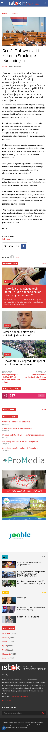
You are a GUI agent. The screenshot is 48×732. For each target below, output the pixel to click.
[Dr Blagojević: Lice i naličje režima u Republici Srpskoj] (9, 609)
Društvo (7, 325)
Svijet (4, 650)
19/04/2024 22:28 (15, 66)
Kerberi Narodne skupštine (28, 617)
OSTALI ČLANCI (10, 264)
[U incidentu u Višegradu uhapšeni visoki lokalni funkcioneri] (24, 349)
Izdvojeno (6, 239)
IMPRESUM (6, 701)
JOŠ (44, 263)
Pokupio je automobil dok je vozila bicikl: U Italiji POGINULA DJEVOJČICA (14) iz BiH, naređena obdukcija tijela (31, 575)
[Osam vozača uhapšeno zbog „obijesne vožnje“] (9, 564)
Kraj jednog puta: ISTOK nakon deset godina (20, 441)
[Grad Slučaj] (9, 600)
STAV (5, 593)
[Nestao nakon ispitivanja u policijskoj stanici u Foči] (24, 320)
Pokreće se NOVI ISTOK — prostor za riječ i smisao (23, 435)
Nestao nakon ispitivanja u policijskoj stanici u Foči (19, 333)
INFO (5, 557)
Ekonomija (8, 281)
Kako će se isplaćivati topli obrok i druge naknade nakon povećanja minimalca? (22, 292)
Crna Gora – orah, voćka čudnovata (16, 422)
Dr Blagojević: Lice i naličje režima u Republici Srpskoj (31, 608)
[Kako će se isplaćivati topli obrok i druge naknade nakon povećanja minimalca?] (24, 276)
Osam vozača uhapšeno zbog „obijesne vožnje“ (29, 563)
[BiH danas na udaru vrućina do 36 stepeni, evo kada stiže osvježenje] (9, 583)
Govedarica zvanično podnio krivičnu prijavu (20, 448)
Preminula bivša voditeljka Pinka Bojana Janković (35, 377)
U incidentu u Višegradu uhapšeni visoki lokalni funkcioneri (23, 362)
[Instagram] (7, 674)
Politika (5, 642)
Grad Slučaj (21, 598)
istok (5, 66)
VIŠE (43, 409)
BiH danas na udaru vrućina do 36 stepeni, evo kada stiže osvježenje (31, 582)
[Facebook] (23, 246)
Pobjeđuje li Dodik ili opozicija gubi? (17, 428)
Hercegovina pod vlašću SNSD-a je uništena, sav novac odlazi (11, 378)
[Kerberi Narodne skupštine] (9, 619)
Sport (4, 646)
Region (5, 658)
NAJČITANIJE (9, 410)
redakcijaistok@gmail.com (21, 696)
